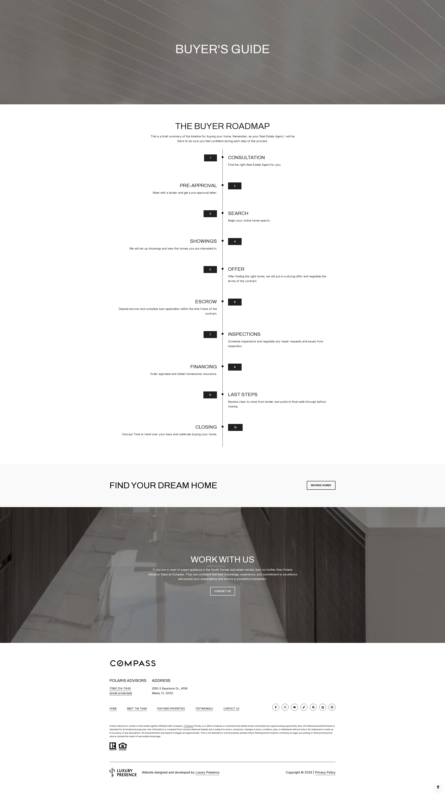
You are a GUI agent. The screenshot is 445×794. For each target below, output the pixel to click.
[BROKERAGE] (332, 707)
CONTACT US (231, 708)
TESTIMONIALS (204, 708)
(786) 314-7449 (120, 688)
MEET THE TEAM (137, 708)
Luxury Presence (207, 772)
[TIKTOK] (303, 707)
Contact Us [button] (222, 591)
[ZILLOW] (322, 707)
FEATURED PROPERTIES (171, 708)
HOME (113, 708)
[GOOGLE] (313, 707)
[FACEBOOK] (275, 707)
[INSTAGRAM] (285, 707)
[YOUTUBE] (294, 707)
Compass (188, 726)
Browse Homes (321, 485)
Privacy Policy (325, 772)
